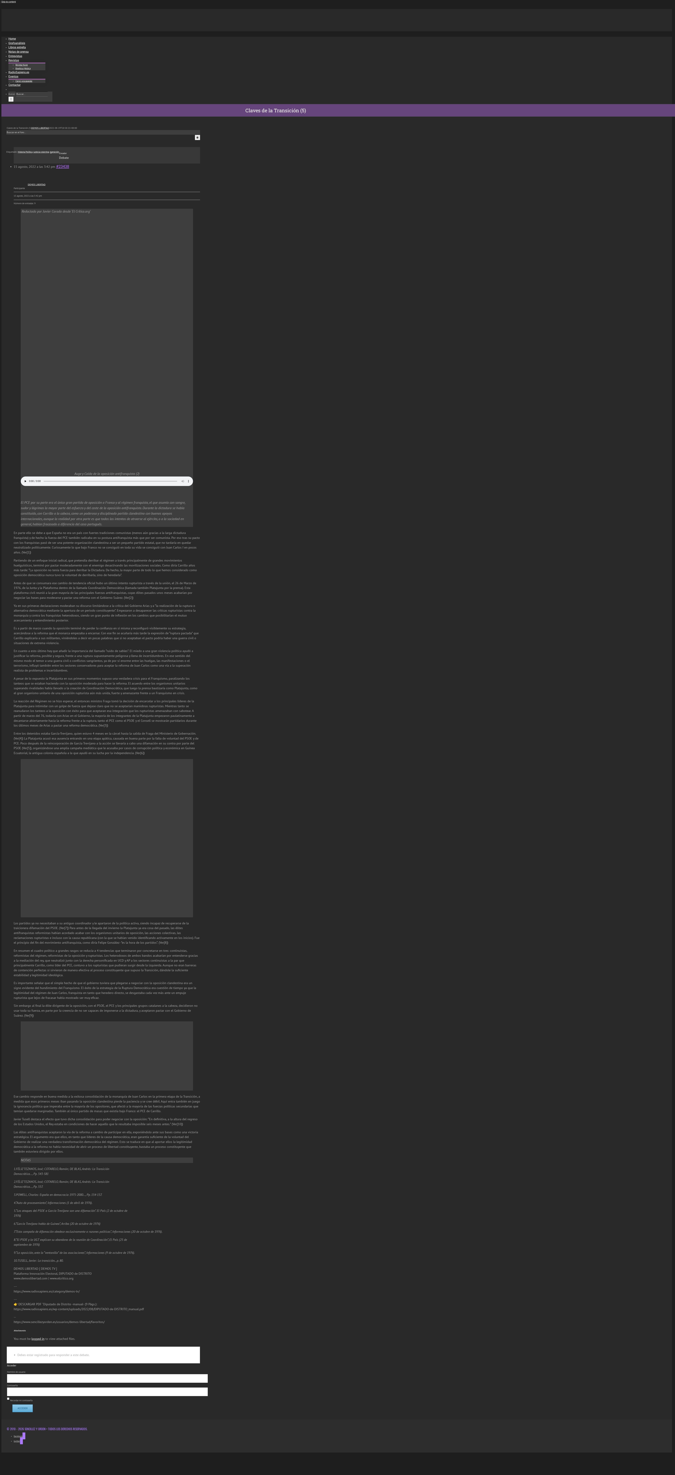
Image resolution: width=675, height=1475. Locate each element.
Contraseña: (12, 1385)
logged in (37, 1339)
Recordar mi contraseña (21, 1400)
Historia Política (25, 151)
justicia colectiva (41, 151)
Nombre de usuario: (16, 1371)
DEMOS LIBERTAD (40, 128)
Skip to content (8, 1)
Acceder (23, 1408)
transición (54, 151)
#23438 (62, 166)
